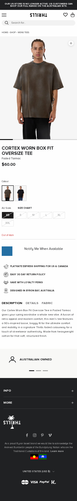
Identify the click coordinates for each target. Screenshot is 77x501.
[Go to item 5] (57, 139)
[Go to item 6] (70, 139)
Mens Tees (23, 32)
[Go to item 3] (32, 139)
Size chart (25, 208)
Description (12, 303)
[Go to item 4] (44, 139)
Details (32, 303)
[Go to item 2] (19, 139)
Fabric (47, 303)
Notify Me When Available (43, 248)
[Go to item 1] (6, 139)
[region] (38, 359)
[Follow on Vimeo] (50, 435)
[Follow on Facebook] (27, 435)
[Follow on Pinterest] (42, 435)
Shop (13, 32)
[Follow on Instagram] (35, 435)
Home (5, 32)
